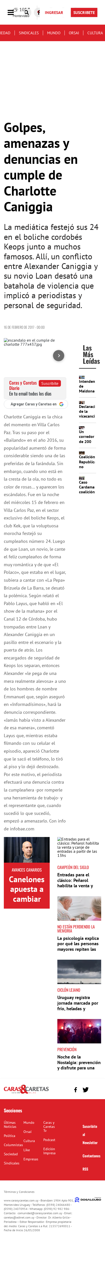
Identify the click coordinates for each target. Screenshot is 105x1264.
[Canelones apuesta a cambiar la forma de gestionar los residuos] (27, 850)
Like (26, 1150)
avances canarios (27, 870)
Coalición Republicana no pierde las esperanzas (90, 469)
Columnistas (13, 1145)
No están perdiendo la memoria (76, 929)
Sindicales (29, 33)
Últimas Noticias (10, 1124)
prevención (66, 1049)
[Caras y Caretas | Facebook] (75, 1089)
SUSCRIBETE (84, 12)
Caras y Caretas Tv (49, 1126)
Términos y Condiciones (19, 1192)
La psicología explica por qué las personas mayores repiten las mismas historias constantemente (78, 949)
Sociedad (11, 1154)
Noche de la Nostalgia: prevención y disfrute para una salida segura (79, 1065)
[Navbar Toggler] (14, 12)
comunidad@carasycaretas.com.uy (40, 1213)
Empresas (30, 1159)
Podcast (49, 1139)
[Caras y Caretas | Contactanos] (95, 1089)
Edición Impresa (49, 1151)
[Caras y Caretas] (26, 1093)
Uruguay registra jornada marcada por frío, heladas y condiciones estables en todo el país (78, 1008)
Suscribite (49, 383)
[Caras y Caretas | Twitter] (85, 1089)
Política (9, 1135)
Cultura (95, 33)
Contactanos (91, 1155)
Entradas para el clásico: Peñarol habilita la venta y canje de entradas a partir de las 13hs (76, 885)
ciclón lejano (68, 990)
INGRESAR (54, 12)
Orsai (74, 33)
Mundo (53, 33)
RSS (85, 1169)
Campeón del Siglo (73, 867)
